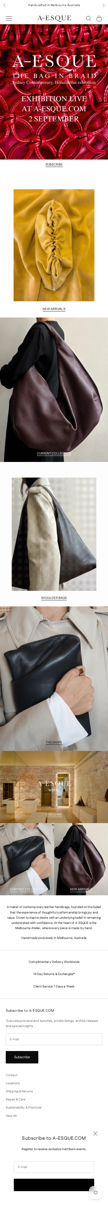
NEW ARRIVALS (54, 309)
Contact (12, 1075)
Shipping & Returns (19, 1091)
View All (11, 1116)
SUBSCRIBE (54, 164)
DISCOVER (54, 814)
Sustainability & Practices (23, 1107)
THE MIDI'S (54, 742)
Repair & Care (15, 1099)
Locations (13, 1083)
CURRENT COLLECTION (54, 453)
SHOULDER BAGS (54, 598)
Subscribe (54, 1184)
